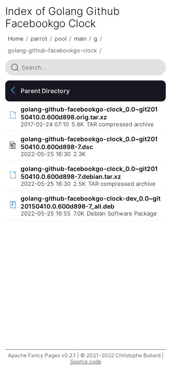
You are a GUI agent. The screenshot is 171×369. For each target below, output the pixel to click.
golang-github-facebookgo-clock (52, 50)
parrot (39, 38)
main (80, 38)
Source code (85, 361)
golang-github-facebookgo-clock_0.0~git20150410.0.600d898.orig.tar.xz (89, 113)
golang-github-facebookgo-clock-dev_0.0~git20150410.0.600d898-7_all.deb (90, 202)
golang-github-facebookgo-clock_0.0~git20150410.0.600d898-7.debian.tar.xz (89, 172)
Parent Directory (45, 90)
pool (61, 38)
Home (15, 38)
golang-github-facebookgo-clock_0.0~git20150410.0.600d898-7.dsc (89, 142)
